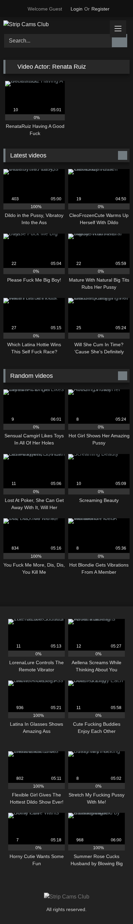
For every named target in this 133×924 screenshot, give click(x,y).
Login (77, 9)
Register (100, 9)
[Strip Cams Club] (54, 24)
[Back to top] (112, 903)
